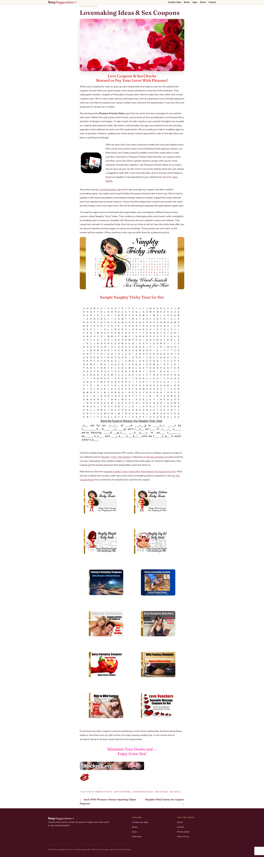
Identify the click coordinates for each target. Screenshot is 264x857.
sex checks (161, 791)
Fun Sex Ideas (89, 6)
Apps (134, 831)
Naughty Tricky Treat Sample (116, 457)
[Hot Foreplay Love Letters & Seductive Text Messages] (132, 777)
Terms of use (183, 836)
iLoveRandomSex (108, 189)
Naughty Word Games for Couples (164, 799)
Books (135, 827)
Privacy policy (183, 831)
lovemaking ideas (142, 791)
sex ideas (175, 791)
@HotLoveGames (155, 457)
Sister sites (137, 836)
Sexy (62, 2)
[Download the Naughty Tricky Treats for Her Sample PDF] (132, 374)
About (180, 822)
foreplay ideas (103, 791)
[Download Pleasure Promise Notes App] (92, 162)
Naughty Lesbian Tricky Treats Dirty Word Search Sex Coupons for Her (140, 471)
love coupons (122, 791)
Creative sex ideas (140, 822)
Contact (180, 827)
